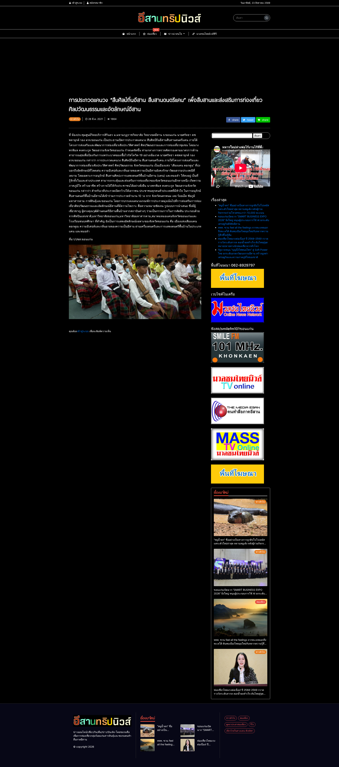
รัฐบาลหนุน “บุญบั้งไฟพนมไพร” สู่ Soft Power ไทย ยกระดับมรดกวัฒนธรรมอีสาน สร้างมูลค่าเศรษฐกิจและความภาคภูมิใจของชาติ (243, 253)
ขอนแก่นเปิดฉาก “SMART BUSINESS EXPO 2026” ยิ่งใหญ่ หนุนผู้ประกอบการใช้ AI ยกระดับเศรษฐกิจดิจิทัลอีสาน (243, 220)
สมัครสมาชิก (96, 2)
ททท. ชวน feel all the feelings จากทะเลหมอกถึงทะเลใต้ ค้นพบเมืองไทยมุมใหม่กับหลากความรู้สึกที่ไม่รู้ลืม (243, 231)
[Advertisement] (169, 64)
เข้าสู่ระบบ (76, 2)
